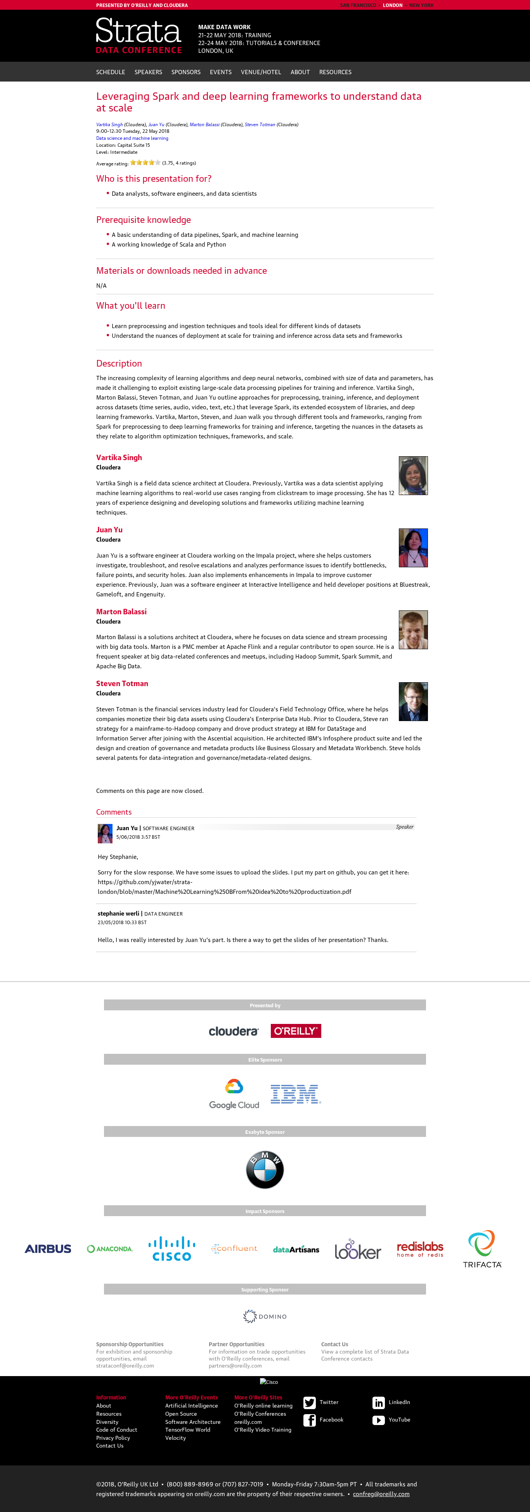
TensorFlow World (187, 1429)
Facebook (331, 1419)
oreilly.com (248, 1421)
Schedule (110, 71)
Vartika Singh (109, 123)
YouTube (399, 1419)
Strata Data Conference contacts (365, 1354)
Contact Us (109, 1445)
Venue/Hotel (261, 71)
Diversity (107, 1421)
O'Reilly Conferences (260, 1413)
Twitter (329, 1401)
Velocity (175, 1437)
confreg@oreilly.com (381, 1493)
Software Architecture (193, 1421)
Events (221, 71)
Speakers (148, 71)
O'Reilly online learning (263, 1405)
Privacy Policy (113, 1437)
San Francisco (358, 5)
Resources (335, 71)
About (300, 71)
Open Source (181, 1413)
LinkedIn (399, 1401)
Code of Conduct (116, 1429)
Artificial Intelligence (191, 1405)
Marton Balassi (205, 123)
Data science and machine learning (132, 137)
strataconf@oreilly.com (125, 1365)
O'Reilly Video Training (262, 1429)
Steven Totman (260, 123)
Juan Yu (156, 123)
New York (421, 5)
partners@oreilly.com (235, 1365)
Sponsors (186, 71)
